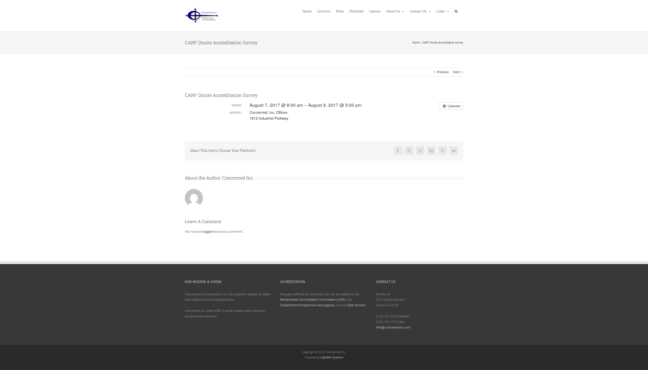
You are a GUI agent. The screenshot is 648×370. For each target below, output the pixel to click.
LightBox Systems (331, 357)
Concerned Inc (237, 178)
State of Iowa (356, 305)
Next (456, 72)
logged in (209, 231)
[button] (456, 11)
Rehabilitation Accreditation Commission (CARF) (313, 299)
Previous (443, 72)
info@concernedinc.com (393, 327)
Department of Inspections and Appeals (307, 305)
